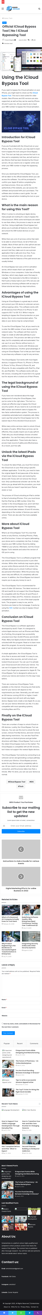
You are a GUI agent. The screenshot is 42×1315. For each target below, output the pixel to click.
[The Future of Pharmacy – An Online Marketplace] (8, 1064)
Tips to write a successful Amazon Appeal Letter (26, 1081)
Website (4, 1015)
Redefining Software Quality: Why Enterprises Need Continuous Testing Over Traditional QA (30, 921)
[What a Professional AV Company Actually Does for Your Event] (11, 910)
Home (6, 18)
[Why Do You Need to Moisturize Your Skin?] (8, 1226)
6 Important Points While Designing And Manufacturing (27, 1051)
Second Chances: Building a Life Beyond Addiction (30, 1148)
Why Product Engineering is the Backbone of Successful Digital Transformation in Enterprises (9, 949)
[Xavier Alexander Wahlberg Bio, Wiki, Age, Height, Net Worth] (34, 1211)
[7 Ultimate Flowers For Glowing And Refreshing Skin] (21, 1226)
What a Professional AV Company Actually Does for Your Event (10, 919)
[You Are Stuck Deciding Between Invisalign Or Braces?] (8, 1073)
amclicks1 (12, 1284)
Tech (10, 18)
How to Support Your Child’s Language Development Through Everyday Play (10, 1124)
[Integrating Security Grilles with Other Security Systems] (31, 936)
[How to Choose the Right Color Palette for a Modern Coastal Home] (8, 1211)
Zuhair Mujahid (9, 40)
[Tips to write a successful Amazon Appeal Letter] (8, 1083)
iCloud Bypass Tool (17, 782)
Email (4, 1007)
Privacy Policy (25, 1307)
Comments (34, 1043)
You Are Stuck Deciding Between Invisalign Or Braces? (27, 1071)
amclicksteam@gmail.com (14, 1268)
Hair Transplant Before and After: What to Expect (11, 1148)
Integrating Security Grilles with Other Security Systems (30, 946)
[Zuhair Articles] (12, 8)
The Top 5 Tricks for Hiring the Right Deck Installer (27, 1091)
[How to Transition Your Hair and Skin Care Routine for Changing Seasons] (31, 1114)
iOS (32, 782)
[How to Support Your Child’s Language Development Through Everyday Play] (11, 1114)
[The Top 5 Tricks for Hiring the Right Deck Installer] (8, 1093)
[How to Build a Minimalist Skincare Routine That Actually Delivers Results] (34, 1226)
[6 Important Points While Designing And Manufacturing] (8, 1053)
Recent (20, 1043)
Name (4, 999)
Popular (7, 1043)
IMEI (10, 608)
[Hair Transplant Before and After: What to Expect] (11, 1139)
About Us (7, 1307)
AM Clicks (12, 1276)
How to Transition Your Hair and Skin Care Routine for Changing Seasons (31, 1124)
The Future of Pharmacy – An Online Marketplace (27, 1062)
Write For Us (15, 1307)
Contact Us (34, 1307)
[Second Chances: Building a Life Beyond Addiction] (31, 1139)
